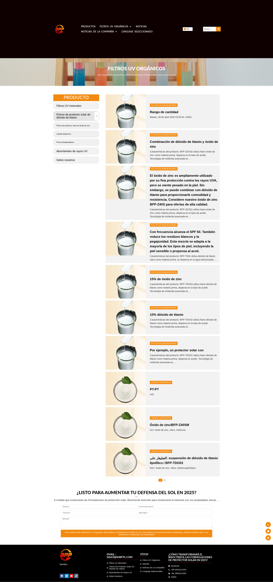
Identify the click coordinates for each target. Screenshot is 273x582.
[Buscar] (218, 29)
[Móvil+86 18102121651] (71, 576)
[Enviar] (62, 576)
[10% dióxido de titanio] (126, 317)
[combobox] (209, 29)
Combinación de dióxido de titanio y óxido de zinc (184, 144)
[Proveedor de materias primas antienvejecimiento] (67, 576)
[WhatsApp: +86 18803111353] (76, 576)
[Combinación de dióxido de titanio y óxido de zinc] (126, 147)
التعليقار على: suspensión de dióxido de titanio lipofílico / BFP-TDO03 (184, 460)
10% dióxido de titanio (166, 314)
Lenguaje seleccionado (137, 31)
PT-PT (154, 389)
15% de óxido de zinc (166, 279)
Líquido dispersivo (161, 382)
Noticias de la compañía (97, 31)
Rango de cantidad (164, 112)
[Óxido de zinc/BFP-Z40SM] (126, 424)
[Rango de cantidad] (126, 111)
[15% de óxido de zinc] (126, 282)
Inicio (99, 75)
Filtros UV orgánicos (114, 26)
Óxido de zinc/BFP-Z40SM (169, 425)
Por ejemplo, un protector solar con (177, 350)
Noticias (141, 26)
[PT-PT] (126, 388)
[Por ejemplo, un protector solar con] (126, 353)
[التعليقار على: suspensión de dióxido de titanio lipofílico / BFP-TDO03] (126, 459)
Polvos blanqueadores (163, 105)
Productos (88, 26)
